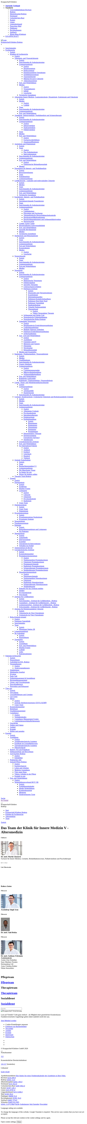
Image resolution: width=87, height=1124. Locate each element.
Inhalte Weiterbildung (26, 788)
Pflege (12, 699)
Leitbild (26, 105)
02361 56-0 (17, 1098)
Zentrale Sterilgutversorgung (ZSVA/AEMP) (30, 703)
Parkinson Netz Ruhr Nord (37, 301)
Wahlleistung (14, 670)
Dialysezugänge (24, 540)
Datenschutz (9, 1037)
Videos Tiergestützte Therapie (43, 313)
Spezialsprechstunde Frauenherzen (31, 201)
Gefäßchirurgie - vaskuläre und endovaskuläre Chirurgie (34, 181)
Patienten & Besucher (13, 656)
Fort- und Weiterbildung (27, 83)
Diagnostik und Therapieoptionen (40, 293)
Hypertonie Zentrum (26, 519)
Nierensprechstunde (31, 576)
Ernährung (23, 487)
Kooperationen (24, 248)
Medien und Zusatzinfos (27, 352)
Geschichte (27, 93)
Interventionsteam (30, 154)
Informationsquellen (35, 297)
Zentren (13, 478)
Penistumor (32, 429)
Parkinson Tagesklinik (36, 303)
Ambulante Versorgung (27, 321)
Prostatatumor (33, 431)
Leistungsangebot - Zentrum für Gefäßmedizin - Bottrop (39, 605)
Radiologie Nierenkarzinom (33, 582)
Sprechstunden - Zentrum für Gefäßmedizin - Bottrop (38, 601)
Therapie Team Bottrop (22, 476)
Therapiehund (33, 309)
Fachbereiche (10, 50)
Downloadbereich (16, 684)
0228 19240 (5, 1072)
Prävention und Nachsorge (33, 213)
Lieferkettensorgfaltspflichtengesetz (27, 721)
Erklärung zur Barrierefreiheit (16, 1026)
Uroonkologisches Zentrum (29, 442)
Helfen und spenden (17, 731)
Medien (21, 85)
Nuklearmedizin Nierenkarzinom (35, 578)
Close (19, 1122)
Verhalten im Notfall (26, 546)
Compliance (14, 713)
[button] (5, 1104)
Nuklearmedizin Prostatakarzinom (36, 560)
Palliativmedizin (29, 130)
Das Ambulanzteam (31, 152)
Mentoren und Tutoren (32, 344)
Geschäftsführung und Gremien (21, 695)
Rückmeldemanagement (18, 680)
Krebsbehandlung (30, 419)
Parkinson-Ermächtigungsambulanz (36, 332)
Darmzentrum (19, 482)
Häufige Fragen (24, 489)
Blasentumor (32, 423)
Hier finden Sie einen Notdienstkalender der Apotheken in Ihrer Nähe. (41, 1076)
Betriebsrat (14, 709)
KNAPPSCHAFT (12, 36)
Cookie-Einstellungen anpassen (16, 1024)
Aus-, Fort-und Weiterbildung (29, 336)
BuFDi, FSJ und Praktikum (20, 750)
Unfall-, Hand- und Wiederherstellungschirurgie (31, 383)
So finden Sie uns (25, 472)
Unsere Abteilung (25, 364)
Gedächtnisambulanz (31, 327)
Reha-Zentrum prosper (18, 617)
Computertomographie (32, 370)
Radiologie (27, 501)
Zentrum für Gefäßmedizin (24, 597)
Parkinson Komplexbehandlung (39, 299)
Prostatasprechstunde (31, 564)
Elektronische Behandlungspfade (35, 164)
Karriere (8, 733)
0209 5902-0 (20, 1086)
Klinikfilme (18, 758)
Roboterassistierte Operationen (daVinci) (32, 437)
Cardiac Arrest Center (27, 223)
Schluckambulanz (30, 334)
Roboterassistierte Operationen (34, 73)
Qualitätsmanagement (17, 711)
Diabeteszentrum (20, 505)
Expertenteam (33, 295)
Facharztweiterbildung (32, 140)
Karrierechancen (20, 766)
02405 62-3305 (13, 1102)
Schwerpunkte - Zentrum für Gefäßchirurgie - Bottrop (38, 607)
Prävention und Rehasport (19, 686)
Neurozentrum (19, 521)
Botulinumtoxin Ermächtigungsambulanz (38, 325)
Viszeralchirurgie (30, 77)
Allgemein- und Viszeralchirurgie (26, 58)
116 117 (4, 1064)
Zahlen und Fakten (16, 725)
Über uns (8, 688)
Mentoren (22, 792)
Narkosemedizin (29, 128)
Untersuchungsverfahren (32, 287)
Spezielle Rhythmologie (27, 230)
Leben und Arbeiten (21, 768)
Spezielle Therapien (31, 285)
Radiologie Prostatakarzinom (34, 566)
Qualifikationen (24, 360)
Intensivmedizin (29, 126)
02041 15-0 (11, 1080)
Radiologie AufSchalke (27, 378)
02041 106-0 (17, 1082)
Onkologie (27, 497)
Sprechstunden (10, 48)
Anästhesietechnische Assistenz (25, 741)
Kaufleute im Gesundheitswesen (26, 743)
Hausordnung (24, 637)
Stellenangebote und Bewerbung (21, 752)
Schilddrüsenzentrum (31, 75)
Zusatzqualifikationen (31, 142)
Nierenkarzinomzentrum (27, 572)
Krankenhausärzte (25, 790)
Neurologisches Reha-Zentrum (35, 319)
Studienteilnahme (34, 305)
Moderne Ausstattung (22, 770)
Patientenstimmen (25, 654)
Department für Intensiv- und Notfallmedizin (30, 168)
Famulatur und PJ (30, 342)
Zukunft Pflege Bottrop (18, 762)
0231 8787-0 (10, 1090)
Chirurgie (27, 495)
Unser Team (23, 503)
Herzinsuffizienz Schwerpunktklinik (32, 225)
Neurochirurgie (19, 256)
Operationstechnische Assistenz (25, 746)
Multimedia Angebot (17, 672)
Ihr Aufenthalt (19, 633)
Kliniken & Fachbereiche (19, 54)
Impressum (9, 1035)
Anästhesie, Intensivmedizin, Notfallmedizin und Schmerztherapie (38, 115)
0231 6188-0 (18, 1092)
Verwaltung (14, 692)
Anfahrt (13, 727)
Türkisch (27, 458)
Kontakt (13, 729)
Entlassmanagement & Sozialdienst (22, 678)
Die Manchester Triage (27, 470)
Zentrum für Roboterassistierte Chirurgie (28, 609)
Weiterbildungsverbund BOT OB (26, 782)
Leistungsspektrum (26, 64)
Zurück (12, 52)
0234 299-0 (11, 1078)
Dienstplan (27, 346)
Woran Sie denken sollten (28, 474)
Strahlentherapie (29, 586)
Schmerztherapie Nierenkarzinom (35, 584)
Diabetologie (23, 511)
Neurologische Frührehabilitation (35, 317)
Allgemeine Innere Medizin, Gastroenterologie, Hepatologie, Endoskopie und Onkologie (46, 97)
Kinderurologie (29, 417)
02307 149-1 (11, 1088)
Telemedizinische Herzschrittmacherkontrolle (40, 215)
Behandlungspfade (30, 350)
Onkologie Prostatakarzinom (34, 562)
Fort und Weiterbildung (27, 246)
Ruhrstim (17, 525)
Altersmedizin (10, 816)
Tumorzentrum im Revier (23, 548)
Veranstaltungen (29, 89)
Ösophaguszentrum (21, 523)
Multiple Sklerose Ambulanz (34, 329)
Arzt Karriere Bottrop (17, 754)
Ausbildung (28, 340)
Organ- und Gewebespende (20, 682)
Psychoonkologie (30, 413)
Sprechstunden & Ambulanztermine (32, 62)
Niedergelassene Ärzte (27, 794)
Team (21, 107)
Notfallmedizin (24, 177)
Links (21, 652)
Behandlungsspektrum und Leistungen (33, 529)
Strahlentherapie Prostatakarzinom (36, 570)
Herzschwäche (29, 221)
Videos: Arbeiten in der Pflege (25, 774)
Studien (21, 591)
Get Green (13, 697)
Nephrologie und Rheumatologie (26, 236)
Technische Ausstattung (27, 95)
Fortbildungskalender (26, 786)
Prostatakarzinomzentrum (28, 556)
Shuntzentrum (19, 533)
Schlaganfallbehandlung (32, 374)
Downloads (23, 595)
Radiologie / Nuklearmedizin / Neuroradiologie (31, 354)
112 (2, 1056)
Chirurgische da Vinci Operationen (31, 613)
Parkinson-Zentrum (30, 289)
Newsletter (9, 1029)
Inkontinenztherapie (31, 415)
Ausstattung (23, 644)
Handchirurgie (29, 393)
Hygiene (13, 674)
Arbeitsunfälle (29, 391)
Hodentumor (32, 425)
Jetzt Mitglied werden (8, 1021)
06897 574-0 (12, 1100)
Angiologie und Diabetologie (24, 144)
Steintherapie (28, 440)
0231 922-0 (13, 1084)
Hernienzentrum (29, 68)
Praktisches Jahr (15, 760)
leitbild (26, 91)
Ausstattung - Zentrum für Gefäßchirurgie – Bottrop (37, 603)
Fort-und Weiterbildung (27, 266)
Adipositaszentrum (30, 81)
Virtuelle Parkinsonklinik (37, 307)
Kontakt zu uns (19, 776)
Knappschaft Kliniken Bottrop (12, 42)
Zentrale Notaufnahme (22, 460)
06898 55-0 (13, 1096)
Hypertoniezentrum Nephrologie (30, 517)
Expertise (22, 542)
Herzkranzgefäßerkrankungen (34, 217)
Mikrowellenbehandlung (32, 372)
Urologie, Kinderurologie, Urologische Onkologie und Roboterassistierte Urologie (43, 397)
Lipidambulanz (29, 211)
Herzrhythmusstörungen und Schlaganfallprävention (42, 219)
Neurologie (18, 270)
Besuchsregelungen (26, 172)
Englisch (27, 452)
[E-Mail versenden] (4, 863)
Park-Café (13, 676)
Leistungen (23, 491)
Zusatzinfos (18, 639)
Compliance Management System (26, 719)
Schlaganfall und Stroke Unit (34, 315)
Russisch (27, 456)
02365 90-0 (9, 1094)
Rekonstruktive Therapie (32, 433)
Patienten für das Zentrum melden (31, 588)
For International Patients (28, 446)
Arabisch (27, 450)
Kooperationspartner (26, 554)
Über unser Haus (20, 772)
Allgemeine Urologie (31, 411)
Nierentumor (32, 427)
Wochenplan (28, 348)
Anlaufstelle (23, 537)
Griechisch (27, 454)
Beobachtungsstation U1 (28, 466)
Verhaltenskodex (20, 717)
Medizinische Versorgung (33, 281)
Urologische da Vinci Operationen (31, 615)
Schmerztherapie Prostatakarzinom (36, 568)
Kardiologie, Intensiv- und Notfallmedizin (29, 197)
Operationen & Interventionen (29, 544)
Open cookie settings (8, 1122)
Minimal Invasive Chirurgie (33, 79)
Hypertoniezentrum (21, 513)
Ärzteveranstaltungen (22, 668)
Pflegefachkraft (19, 748)
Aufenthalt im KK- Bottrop (19, 662)
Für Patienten (24, 531)
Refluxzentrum (29, 70)
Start (7, 810)
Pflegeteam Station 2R (27, 629)
